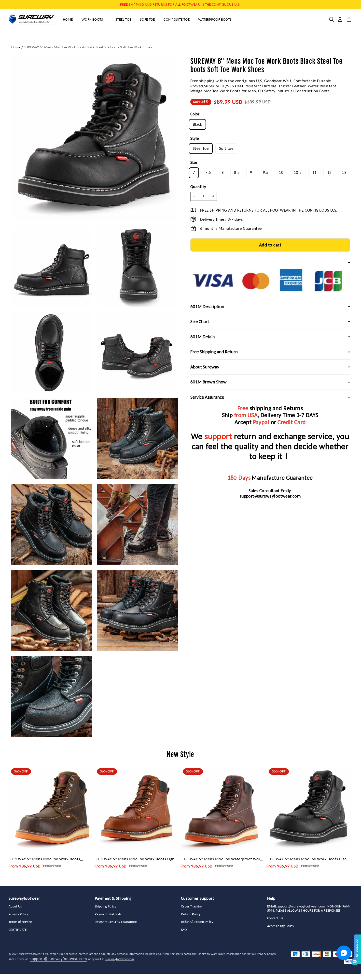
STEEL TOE (123, 19)
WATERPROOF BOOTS (215, 19)
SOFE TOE (147, 19)
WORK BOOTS (92, 19)
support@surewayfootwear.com (270, 496)
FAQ (184, 930)
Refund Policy (191, 914)
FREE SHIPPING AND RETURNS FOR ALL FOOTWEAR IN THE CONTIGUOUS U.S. (180, 4)
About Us (15, 906)
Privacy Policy (18, 914)
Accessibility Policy (280, 926)
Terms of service (20, 922)
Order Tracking (192, 906)
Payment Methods (108, 914)
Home (16, 47)
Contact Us (275, 918)
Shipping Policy (105, 906)
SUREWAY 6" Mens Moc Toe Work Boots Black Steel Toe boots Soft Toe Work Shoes (88, 47)
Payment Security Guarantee (116, 922)
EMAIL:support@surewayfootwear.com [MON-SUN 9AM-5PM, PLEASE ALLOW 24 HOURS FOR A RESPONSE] (308, 909)
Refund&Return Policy (197, 922)
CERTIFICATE (18, 930)
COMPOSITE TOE (177, 19)
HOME (68, 19)
